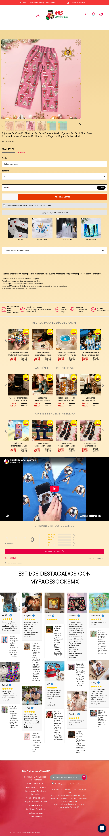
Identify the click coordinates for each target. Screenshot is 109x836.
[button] (7, 79)
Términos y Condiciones (36, 787)
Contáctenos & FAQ (35, 783)
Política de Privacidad (35, 809)
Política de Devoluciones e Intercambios (35, 778)
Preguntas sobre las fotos (36, 801)
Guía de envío (36, 816)
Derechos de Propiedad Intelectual (35, 792)
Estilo (4, 158)
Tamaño (5, 170)
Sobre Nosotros (36, 805)
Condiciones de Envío (35, 798)
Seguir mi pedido (78, 2)
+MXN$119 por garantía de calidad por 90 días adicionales (29, 205)
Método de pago (36, 813)
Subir (101, 188)
